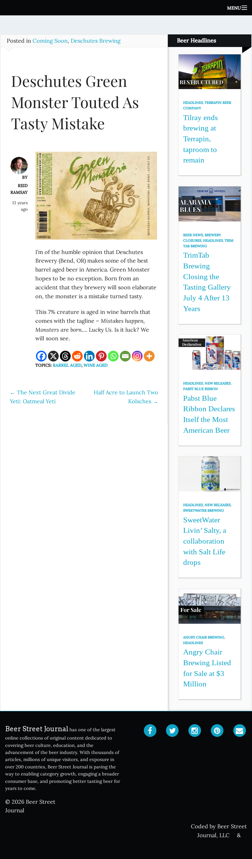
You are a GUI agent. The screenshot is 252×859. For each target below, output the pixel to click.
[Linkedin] (89, 356)
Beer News (193, 235)
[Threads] (65, 356)
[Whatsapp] (113, 356)
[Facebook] (41, 356)
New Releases (217, 383)
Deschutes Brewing (95, 40)
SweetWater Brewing (203, 510)
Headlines (193, 102)
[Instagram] (137, 356)
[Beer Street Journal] (126, 7)
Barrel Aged (67, 365)
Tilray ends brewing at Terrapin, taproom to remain (200, 138)
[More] (149, 356)
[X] (53, 356)
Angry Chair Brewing (203, 637)
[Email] (125, 356)
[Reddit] (77, 356)
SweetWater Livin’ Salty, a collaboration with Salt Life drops (204, 541)
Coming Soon (50, 40)
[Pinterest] (101, 356)
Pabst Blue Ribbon (200, 389)
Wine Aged (96, 365)
